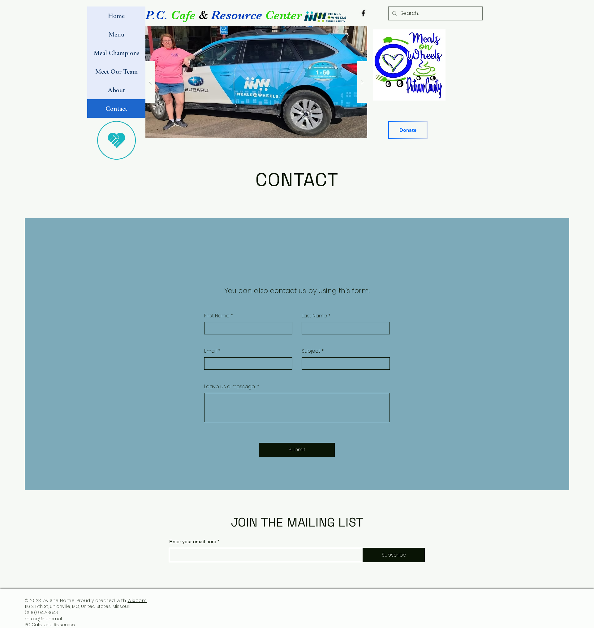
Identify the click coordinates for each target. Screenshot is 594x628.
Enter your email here (192, 541)
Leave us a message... (230, 386)
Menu (116, 34)
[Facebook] (363, 13)
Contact (116, 109)
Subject (311, 351)
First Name (217, 315)
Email (210, 351)
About (116, 90)
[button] (256, 82)
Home (116, 16)
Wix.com (137, 600)
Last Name (314, 315)
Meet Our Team (116, 71)
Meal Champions (116, 53)
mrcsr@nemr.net (43, 619)
